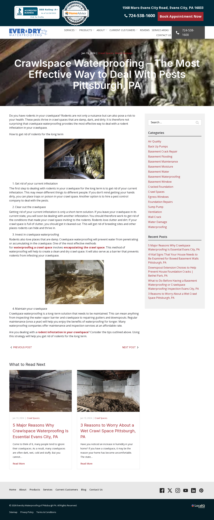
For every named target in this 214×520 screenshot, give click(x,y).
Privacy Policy (26, 512)
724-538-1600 (142, 15)
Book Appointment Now (180, 16)
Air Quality (154, 141)
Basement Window (160, 182)
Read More (19, 463)
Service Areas (160, 30)
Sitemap (13, 512)
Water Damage (124, 53)
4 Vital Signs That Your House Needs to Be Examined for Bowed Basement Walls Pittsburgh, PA (173, 258)
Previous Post (22, 347)
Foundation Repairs (160, 202)
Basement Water (158, 171)
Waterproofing (157, 227)
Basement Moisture (160, 166)
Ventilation (155, 212)
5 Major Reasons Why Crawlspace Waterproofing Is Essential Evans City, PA (40, 431)
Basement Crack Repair (162, 151)
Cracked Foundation (160, 187)
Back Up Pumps (158, 146)
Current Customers (122, 30)
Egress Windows (158, 197)
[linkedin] (193, 490)
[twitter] (169, 490)
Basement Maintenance (163, 161)
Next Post (129, 347)
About (101, 30)
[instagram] (177, 490)
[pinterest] (201, 490)
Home (12, 489)
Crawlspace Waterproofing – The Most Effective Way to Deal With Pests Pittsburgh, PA (107, 74)
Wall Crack (154, 217)
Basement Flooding (160, 156)
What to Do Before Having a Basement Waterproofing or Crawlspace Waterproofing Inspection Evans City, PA (173, 285)
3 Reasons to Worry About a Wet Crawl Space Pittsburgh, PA (108, 431)
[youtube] (185, 490)
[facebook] (162, 490)
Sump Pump (155, 207)
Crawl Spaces (106, 53)
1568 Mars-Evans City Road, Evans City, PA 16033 (162, 7)
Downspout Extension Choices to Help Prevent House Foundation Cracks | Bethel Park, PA (172, 271)
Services (69, 30)
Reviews (145, 30)
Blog (83, 489)
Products (85, 30)
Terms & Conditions (46, 512)
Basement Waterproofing (164, 176)
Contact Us (163, 35)
